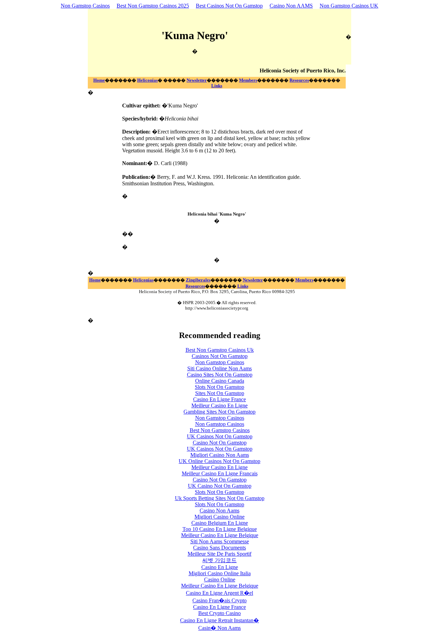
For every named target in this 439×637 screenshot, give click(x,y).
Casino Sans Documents (219, 548)
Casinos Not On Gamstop (220, 356)
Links (216, 85)
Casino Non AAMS (291, 6)
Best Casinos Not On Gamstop (229, 6)
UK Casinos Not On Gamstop (219, 436)
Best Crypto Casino (219, 613)
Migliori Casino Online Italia (220, 573)
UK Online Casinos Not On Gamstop (219, 461)
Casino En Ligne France (219, 399)
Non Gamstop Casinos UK (349, 6)
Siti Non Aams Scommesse (219, 541)
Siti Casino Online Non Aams (219, 368)
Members (248, 80)
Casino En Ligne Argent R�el (219, 593)
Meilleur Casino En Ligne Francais (220, 473)
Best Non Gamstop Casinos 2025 (153, 6)
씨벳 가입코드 (219, 560)
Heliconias (147, 80)
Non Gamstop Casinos (85, 6)
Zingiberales (198, 279)
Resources (299, 80)
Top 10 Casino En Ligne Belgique (219, 529)
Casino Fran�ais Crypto (219, 600)
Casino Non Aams (219, 510)
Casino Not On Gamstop (220, 442)
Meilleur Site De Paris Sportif (219, 554)
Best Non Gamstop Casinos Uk (220, 350)
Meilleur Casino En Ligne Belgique (219, 535)
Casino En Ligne (219, 567)
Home (99, 80)
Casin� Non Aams (219, 628)
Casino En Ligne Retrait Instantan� (219, 620)
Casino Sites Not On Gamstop (219, 375)
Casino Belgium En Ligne (219, 523)
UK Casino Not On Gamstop (219, 486)
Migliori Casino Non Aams (219, 455)
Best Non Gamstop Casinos (220, 430)
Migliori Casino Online (219, 517)
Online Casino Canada (219, 381)
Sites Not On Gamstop (219, 393)
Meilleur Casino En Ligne (219, 405)
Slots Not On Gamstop (219, 387)
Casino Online (219, 579)
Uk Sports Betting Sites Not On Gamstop (219, 498)
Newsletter (197, 80)
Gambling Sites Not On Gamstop (219, 412)
